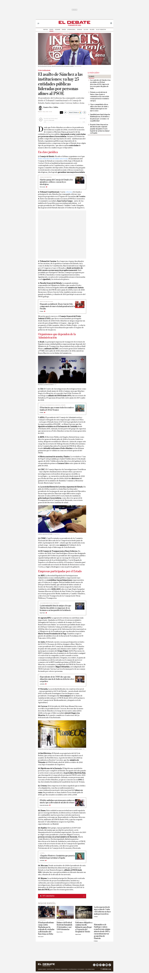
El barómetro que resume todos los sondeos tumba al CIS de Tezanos (57, 408)
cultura (86, 29)
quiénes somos (42, 969)
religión (92, 29)
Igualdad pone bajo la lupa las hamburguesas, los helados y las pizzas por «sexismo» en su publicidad (100, 118)
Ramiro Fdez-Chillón (50, 107)
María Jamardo (42, 186)
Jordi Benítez (42, 684)
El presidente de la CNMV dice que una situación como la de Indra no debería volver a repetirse (57, 679)
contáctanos (50, 969)
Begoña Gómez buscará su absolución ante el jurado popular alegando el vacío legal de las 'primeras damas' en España (100, 129)
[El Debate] (74, 22)
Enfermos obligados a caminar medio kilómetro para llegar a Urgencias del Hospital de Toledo (83, 927)
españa (51, 29)
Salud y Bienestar (101, 29)
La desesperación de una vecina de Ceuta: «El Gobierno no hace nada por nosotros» (102, 910)
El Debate (41, 311)
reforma (68, 192)
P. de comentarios (89, 969)
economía (57, 29)
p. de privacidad (72, 969)
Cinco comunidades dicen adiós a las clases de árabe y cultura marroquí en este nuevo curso (99, 108)
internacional (71, 29)
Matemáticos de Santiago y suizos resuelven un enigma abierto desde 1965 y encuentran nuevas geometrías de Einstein (102, 931)
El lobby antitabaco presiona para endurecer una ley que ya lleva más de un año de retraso (57, 801)
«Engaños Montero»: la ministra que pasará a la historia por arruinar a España (57, 857)
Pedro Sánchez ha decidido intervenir (53, 159)
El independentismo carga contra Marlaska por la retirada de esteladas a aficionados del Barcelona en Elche (46, 928)
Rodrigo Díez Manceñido (44, 805)
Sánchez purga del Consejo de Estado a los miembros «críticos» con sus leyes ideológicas (56, 182)
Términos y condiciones (61, 969)
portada (45, 29)
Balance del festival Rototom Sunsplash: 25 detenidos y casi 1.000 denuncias (64, 925)
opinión (64, 29)
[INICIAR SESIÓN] (111, 23)
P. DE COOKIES (80, 969)
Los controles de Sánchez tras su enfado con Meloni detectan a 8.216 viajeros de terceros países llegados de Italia (100, 84)
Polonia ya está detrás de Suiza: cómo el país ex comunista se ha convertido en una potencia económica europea (99, 96)
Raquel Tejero (42, 612)
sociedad (79, 29)
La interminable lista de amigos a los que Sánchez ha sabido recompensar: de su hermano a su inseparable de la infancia (55, 608)
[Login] (111, 23)
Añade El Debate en (74, 112)
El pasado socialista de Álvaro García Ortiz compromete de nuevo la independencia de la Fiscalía (57, 306)
